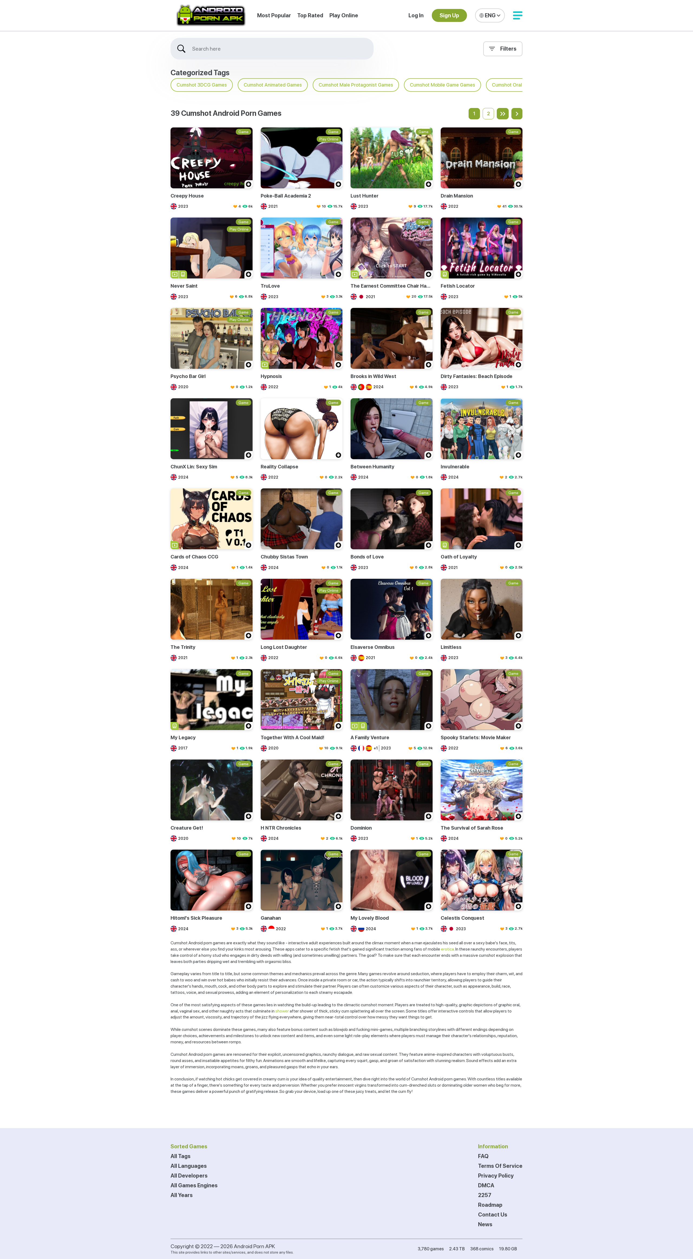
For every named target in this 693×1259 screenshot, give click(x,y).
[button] (517, 15)
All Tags (181, 1156)
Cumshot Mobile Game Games (442, 85)
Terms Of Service (500, 1166)
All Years (182, 1195)
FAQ (483, 1156)
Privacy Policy (496, 1175)
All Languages (189, 1166)
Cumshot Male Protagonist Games (356, 85)
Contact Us (492, 1214)
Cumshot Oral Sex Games (519, 85)
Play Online (343, 15)
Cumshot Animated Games (273, 85)
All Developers (189, 1175)
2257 (484, 1195)
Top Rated (310, 15)
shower (282, 1011)
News (485, 1224)
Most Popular (274, 15)
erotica (447, 949)
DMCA (486, 1185)
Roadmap (490, 1205)
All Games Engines (194, 1185)
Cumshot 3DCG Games (201, 85)
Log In (416, 15)
